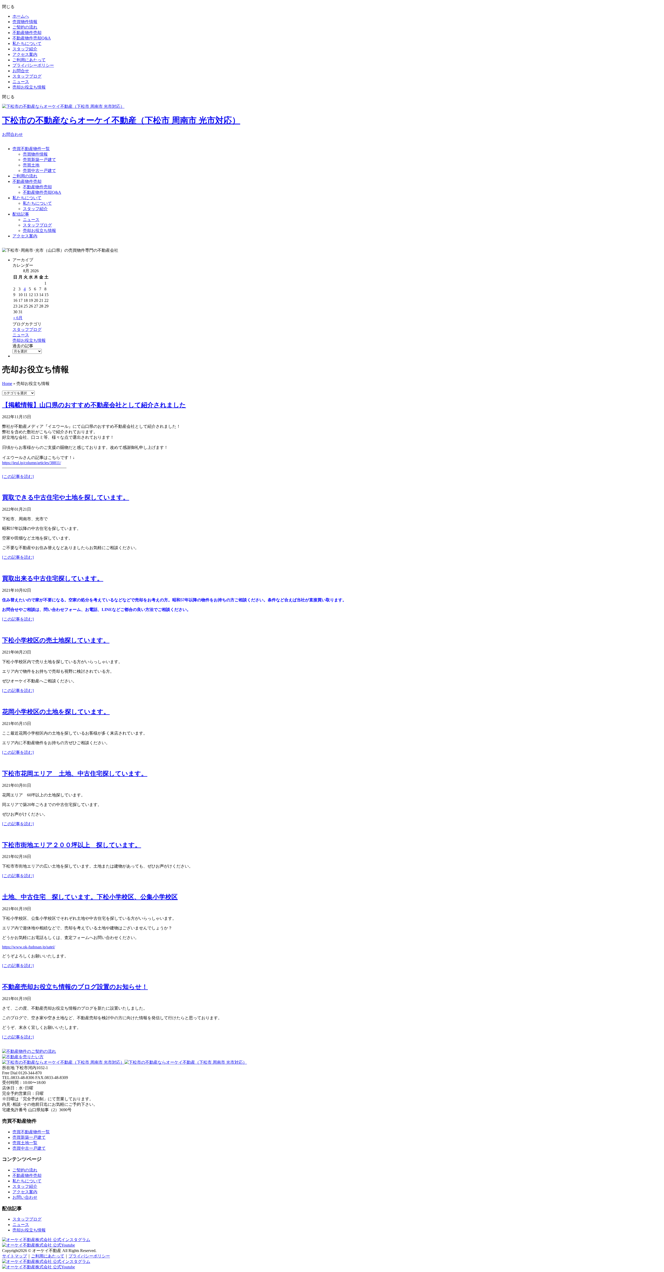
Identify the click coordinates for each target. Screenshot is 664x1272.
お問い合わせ (24, 1197)
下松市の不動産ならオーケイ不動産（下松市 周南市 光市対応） (121, 120)
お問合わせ (12, 134)
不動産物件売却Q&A (31, 38)
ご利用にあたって (29, 60)
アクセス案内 (24, 54)
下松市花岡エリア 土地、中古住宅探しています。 (74, 773)
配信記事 (20, 214)
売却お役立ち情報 (29, 87)
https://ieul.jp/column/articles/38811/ (31, 463)
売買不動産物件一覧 (31, 148)
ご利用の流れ (24, 176)
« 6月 (18, 318)
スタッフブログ (27, 76)
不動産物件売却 (27, 32)
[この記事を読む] (18, 476)
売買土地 (31, 165)
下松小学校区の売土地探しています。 (55, 640)
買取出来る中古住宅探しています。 (52, 578)
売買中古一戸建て (39, 170)
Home (7, 383)
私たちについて (27, 43)
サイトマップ (14, 1256)
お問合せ (20, 71)
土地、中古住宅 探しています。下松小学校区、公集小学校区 (90, 897)
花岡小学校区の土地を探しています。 (56, 711)
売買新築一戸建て (39, 159)
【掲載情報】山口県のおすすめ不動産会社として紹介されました (94, 405)
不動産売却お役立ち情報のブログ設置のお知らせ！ (75, 986)
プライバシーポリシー (33, 65)
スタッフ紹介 (24, 49)
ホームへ (20, 16)
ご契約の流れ (24, 27)
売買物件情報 (24, 21)
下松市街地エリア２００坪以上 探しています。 (71, 845)
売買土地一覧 (24, 1143)
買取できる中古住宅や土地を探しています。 (65, 497)
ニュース (20, 81)
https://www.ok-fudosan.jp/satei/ (28, 947)
